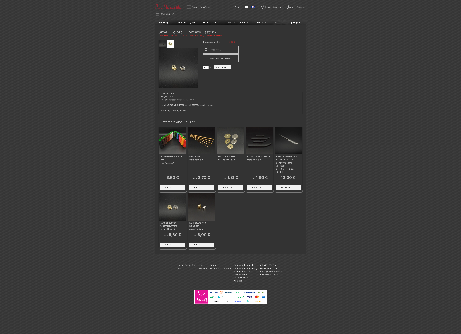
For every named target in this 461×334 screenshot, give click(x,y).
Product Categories (186, 22)
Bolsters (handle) (196, 36)
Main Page (164, 22)
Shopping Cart (294, 22)
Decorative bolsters (214, 36)
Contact (276, 22)
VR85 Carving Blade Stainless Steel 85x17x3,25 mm (286, 159)
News (216, 22)
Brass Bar (194, 156)
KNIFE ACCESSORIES (178, 36)
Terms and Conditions (237, 22)
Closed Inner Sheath (258, 156)
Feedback (261, 22)
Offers (206, 22)
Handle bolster (227, 156)
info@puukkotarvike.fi (271, 271)
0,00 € (232, 42)
